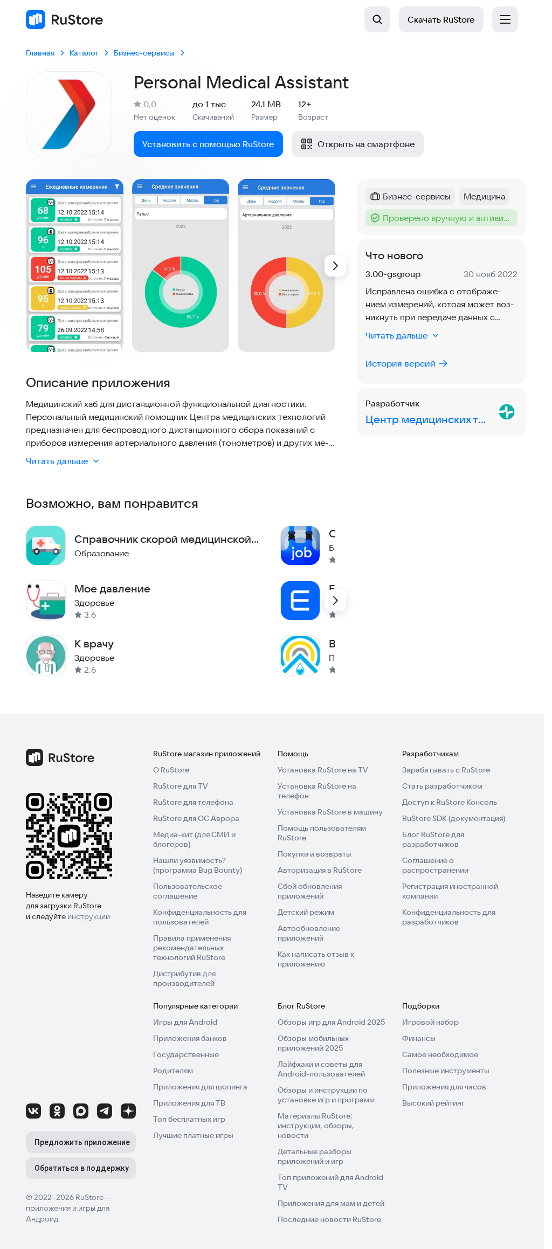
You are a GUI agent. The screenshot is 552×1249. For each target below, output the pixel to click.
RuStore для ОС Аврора (196, 818)
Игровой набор (430, 1022)
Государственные (186, 1054)
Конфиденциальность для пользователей (199, 917)
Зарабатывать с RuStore (446, 770)
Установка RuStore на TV (323, 770)
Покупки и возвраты (314, 854)
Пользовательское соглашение (187, 891)
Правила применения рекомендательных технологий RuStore (192, 947)
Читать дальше (57, 461)
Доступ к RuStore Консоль (449, 802)
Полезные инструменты (445, 1070)
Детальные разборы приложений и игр (314, 1156)
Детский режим (306, 912)
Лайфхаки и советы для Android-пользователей (321, 1069)
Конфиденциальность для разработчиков (448, 917)
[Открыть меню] (505, 19)
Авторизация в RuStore (320, 870)
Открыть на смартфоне (366, 144)
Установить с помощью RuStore (208, 144)
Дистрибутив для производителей (184, 978)
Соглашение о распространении (435, 865)
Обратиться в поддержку (81, 1168)
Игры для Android (185, 1022)
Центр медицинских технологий (428, 419)
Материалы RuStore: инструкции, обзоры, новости (316, 1125)
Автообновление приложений (309, 933)
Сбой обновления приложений (310, 891)
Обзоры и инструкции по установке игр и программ (326, 1095)
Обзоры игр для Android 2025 (331, 1022)
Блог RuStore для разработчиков (433, 839)
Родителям (173, 1070)
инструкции (88, 916)
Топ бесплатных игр (189, 1119)
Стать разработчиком (442, 786)
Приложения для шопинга (200, 1087)
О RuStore (171, 770)
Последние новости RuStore (329, 1219)
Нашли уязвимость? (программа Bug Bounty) (197, 865)
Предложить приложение (82, 1142)
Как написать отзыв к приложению (316, 959)
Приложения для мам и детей (331, 1203)
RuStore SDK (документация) (453, 818)
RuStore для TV (180, 786)
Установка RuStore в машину (330, 812)
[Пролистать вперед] (335, 266)
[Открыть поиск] (377, 19)
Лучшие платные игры (193, 1135)
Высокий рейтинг (433, 1103)
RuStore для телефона (193, 802)
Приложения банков (190, 1038)
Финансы (419, 1038)
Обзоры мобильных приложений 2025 (313, 1043)
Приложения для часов (444, 1087)
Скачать (441, 19)
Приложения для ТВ (189, 1103)
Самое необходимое (440, 1054)
